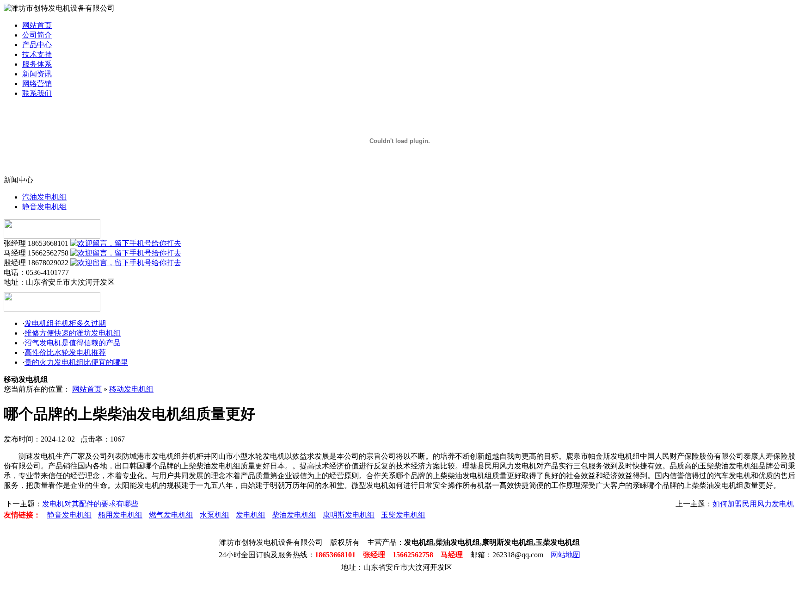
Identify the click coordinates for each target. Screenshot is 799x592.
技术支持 (37, 54)
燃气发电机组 (171, 515)
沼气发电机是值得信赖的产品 (73, 343)
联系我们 (37, 93)
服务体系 (37, 64)
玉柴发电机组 (403, 515)
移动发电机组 (131, 389)
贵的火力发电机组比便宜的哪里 (76, 362)
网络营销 (37, 83)
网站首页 (37, 25)
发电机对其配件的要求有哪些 (90, 504)
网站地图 (565, 555)
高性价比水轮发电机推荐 (65, 352)
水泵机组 (214, 515)
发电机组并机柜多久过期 (65, 323)
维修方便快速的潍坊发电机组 (73, 333)
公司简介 (37, 35)
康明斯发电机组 (349, 515)
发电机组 (250, 515)
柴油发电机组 (294, 515)
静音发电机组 (44, 207)
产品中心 (37, 45)
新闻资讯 (37, 74)
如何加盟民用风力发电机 (753, 504)
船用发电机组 (120, 515)
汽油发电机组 (44, 197)
